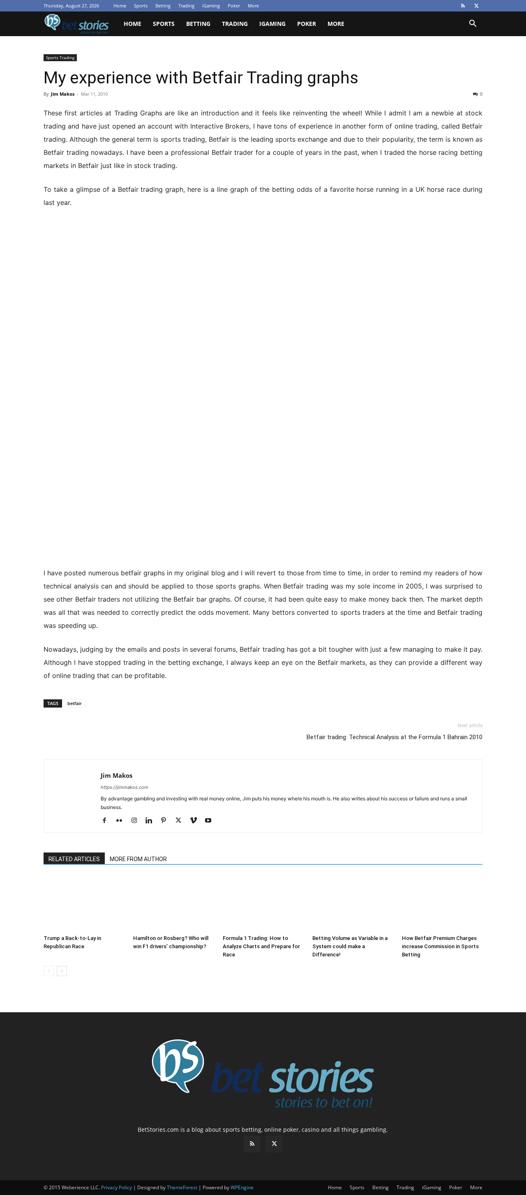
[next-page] (62, 971)
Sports (141, 5)
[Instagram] (137, 821)
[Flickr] (122, 821)
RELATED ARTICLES (74, 859)
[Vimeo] (196, 821)
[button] (472, 24)
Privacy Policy (116, 1187)
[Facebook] (107, 821)
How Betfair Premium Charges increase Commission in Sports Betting (440, 946)
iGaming (211, 5)
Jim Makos (62, 94)
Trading (186, 5)
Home (119, 5)
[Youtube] (211, 821)
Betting (163, 5)
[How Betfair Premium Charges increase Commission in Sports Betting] (442, 903)
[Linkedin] (152, 821)
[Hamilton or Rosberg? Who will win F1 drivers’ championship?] (173, 903)
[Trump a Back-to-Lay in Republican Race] (84, 903)
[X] (476, 5)
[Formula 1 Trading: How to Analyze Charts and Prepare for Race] (263, 903)
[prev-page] (49, 971)
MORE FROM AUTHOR (138, 859)
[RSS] (463, 5)
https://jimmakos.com (124, 787)
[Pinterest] (166, 821)
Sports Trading (60, 57)
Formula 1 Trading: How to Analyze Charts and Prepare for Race (261, 946)
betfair (74, 703)
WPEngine (242, 1187)
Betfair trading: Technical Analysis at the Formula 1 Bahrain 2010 (394, 737)
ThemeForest (182, 1187)
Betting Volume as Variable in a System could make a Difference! (350, 946)
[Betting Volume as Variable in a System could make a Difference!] (352, 903)
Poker (234, 5)
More (253, 5)
